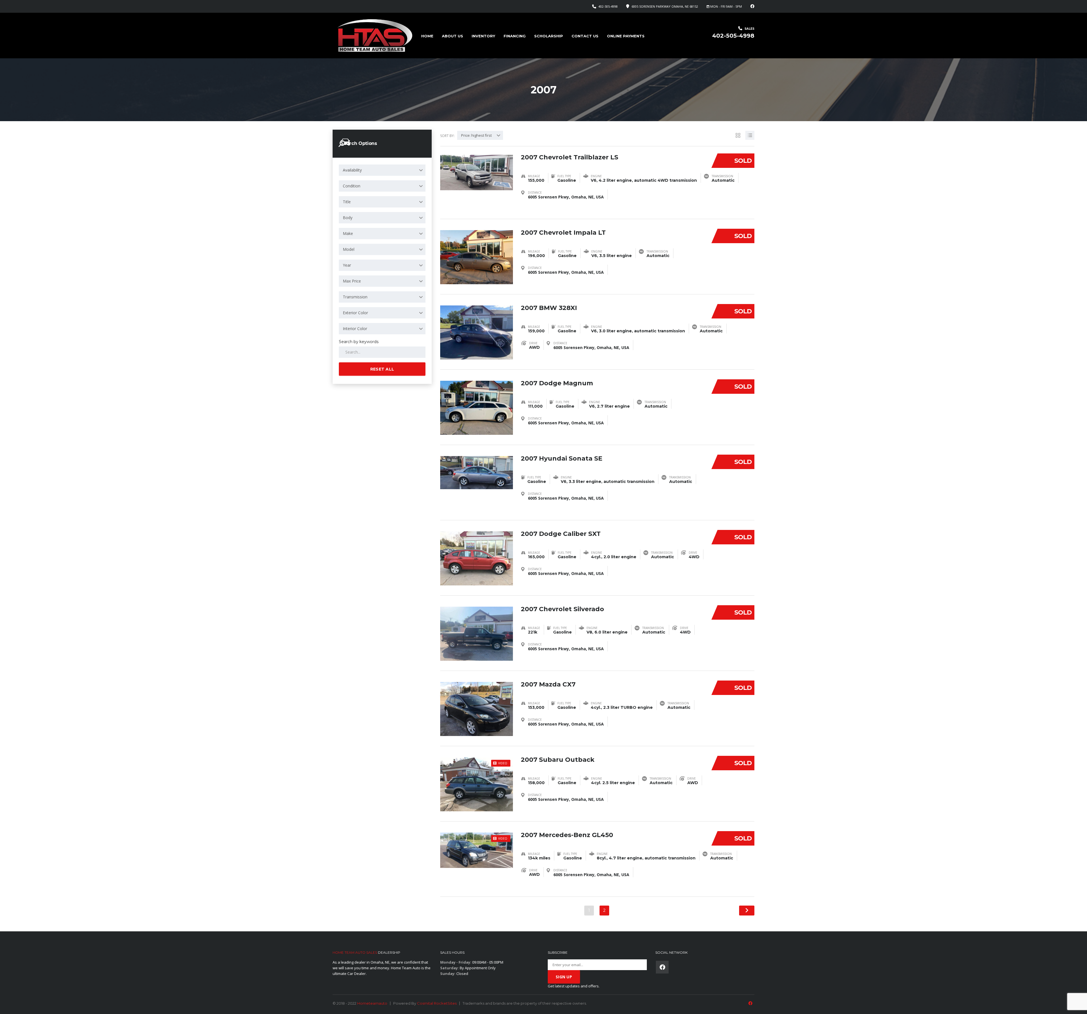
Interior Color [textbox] (355, 328)
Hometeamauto (372, 1003)
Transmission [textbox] (355, 297)
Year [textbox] (347, 265)
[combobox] (382, 170)
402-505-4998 (608, 6)
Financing (515, 36)
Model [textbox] (348, 249)
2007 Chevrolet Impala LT (563, 232)
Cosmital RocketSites (437, 1003)
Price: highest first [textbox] (476, 135)
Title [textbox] (347, 201)
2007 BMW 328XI (549, 308)
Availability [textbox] (352, 170)
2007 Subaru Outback (557, 759)
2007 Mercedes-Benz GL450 (567, 835)
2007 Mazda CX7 (548, 684)
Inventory (483, 36)
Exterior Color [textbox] (355, 312)
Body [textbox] (347, 217)
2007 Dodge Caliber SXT (561, 534)
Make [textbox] (348, 233)
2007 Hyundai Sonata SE (561, 458)
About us (452, 36)
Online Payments (626, 36)
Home (427, 36)
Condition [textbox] (351, 186)
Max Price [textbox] (352, 281)
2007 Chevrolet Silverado (562, 609)
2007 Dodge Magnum (557, 383)
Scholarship (548, 36)
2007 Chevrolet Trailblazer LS (569, 157)
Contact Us (585, 36)
